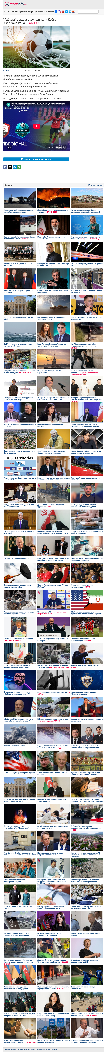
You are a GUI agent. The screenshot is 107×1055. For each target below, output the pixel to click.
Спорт (30, 12)
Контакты (50, 12)
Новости (6, 12)
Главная (7, 1049)
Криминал (23, 12)
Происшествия (39, 12)
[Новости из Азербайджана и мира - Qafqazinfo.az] (15, 4)
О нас (48, 1049)
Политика (14, 12)
